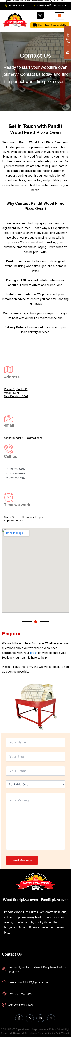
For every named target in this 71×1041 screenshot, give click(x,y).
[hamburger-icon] (59, 15)
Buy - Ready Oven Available (52, 25)
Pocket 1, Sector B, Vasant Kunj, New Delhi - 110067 (16, 393)
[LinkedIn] (40, 1018)
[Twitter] (30, 1018)
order (33, 653)
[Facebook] (19, 1018)
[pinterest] (51, 1018)
